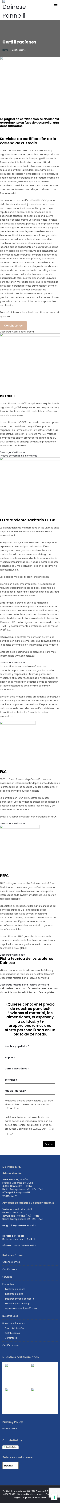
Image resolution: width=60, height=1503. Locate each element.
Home (5, 50)
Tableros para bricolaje (17, 1303)
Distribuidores (12, 1333)
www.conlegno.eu (25, 655)
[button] (17, 331)
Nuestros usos (10, 1316)
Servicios (7, 1276)
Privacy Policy (9, 1428)
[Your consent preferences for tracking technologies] (54, 1497)
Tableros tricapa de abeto (19, 1298)
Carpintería (11, 1338)
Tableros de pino (14, 1294)
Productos (8, 1284)
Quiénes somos (11, 1261)
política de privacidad (29, 1100)
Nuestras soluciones (13, 1323)
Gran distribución (14, 1328)
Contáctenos (13, 325)
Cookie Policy (11, 1447)
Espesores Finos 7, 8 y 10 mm (21, 1308)
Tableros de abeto (15, 1289)
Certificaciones (11, 1345)
